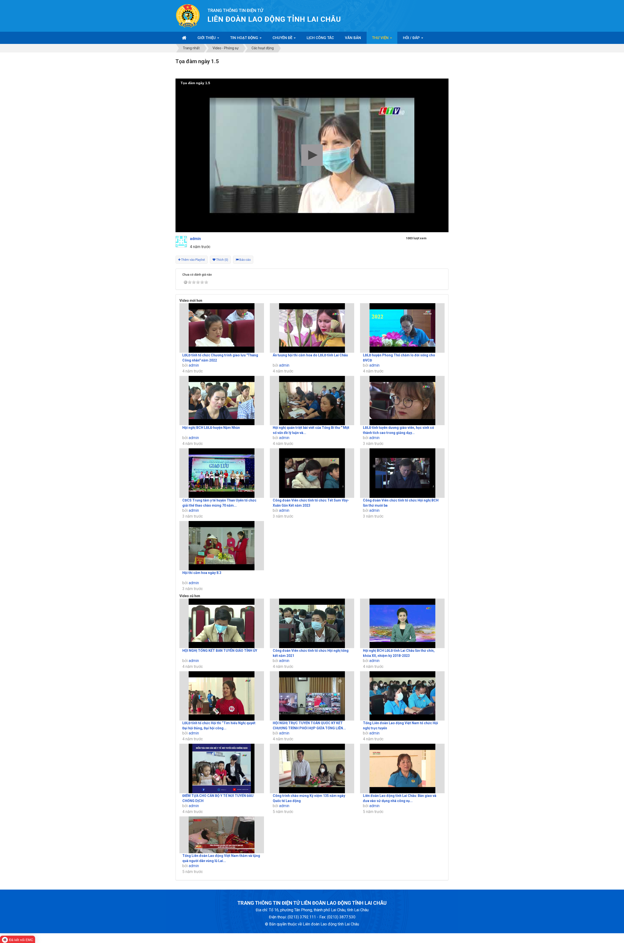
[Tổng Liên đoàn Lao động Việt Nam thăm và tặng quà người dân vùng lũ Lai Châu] (221, 834)
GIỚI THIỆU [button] (207, 38)
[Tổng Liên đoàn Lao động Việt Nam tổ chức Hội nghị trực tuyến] (402, 696)
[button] (312, 155)
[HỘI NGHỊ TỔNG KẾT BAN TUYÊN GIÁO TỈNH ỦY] (221, 623)
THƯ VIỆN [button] (381, 38)
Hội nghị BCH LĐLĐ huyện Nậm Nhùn (211, 428)
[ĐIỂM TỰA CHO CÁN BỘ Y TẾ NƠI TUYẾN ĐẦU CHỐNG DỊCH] (221, 768)
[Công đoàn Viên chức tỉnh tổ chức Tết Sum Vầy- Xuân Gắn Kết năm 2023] (312, 473)
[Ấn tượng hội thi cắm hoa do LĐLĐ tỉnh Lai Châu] (312, 328)
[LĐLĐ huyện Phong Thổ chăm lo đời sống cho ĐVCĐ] (402, 328)
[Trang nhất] (184, 38)
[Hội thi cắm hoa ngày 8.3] (221, 546)
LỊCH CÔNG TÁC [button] (320, 38)
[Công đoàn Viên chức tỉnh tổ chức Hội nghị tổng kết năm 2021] (312, 623)
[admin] (181, 241)
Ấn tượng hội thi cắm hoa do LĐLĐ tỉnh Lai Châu (310, 355)
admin (194, 365)
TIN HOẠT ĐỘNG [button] (244, 38)
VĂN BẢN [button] (353, 38)
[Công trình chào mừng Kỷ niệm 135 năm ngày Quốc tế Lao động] (312, 768)
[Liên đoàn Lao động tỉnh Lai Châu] (188, 15)
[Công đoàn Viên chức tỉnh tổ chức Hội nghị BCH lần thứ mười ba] (402, 473)
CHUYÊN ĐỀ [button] (283, 38)
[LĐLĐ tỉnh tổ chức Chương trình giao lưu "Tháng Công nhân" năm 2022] (221, 328)
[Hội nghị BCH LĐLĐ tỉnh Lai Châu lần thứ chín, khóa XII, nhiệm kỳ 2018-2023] (402, 623)
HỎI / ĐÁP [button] (412, 38)
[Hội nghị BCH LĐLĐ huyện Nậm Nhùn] (221, 400)
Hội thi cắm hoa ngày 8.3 (201, 573)
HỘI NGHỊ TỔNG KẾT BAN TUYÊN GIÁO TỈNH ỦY (219, 650)
